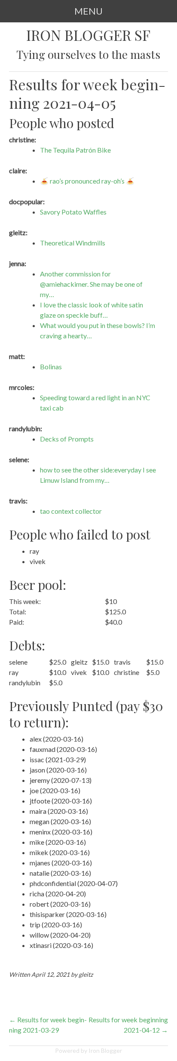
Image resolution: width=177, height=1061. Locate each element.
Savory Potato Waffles (73, 212)
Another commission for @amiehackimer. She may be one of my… (91, 284)
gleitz (86, 974)
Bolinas (51, 366)
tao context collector (71, 511)
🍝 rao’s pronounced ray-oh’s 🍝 (87, 181)
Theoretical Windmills (72, 243)
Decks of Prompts (67, 439)
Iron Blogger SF (88, 35)
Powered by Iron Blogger (88, 1050)
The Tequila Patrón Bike (75, 150)
